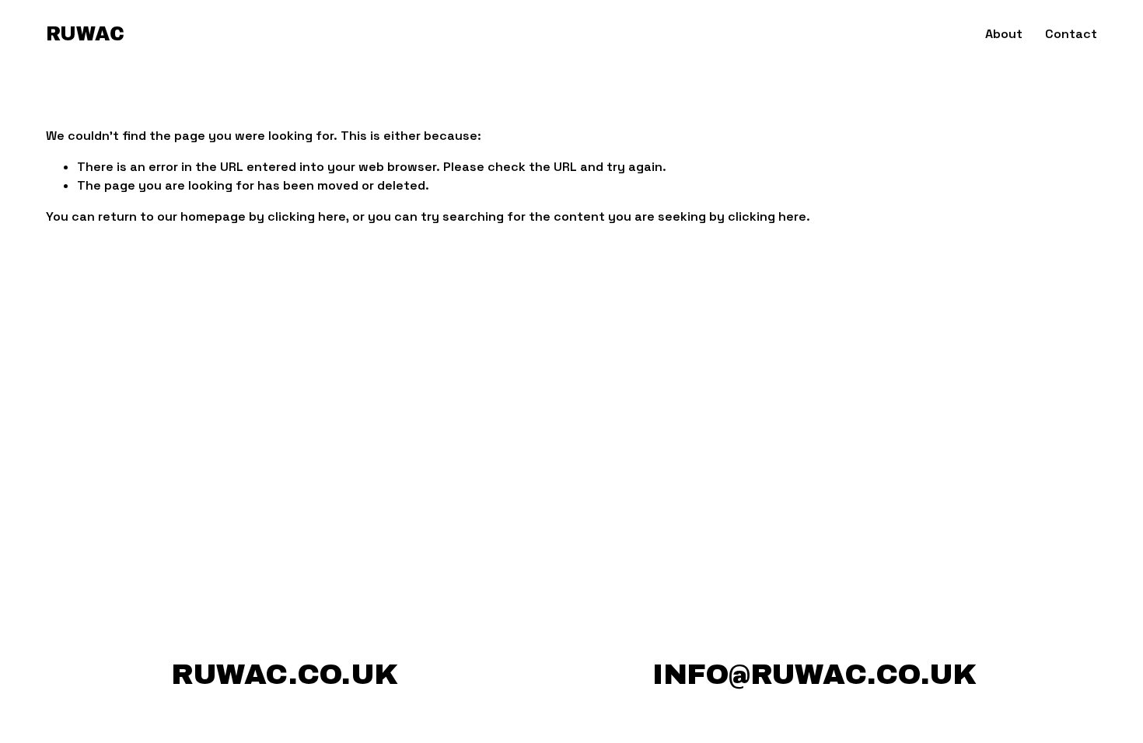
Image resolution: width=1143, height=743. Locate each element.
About (1003, 34)
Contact (1071, 34)
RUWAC (85, 33)
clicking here (306, 216)
